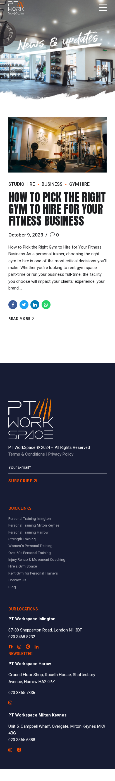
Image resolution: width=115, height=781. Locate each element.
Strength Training (22, 539)
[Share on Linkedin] (34, 304)
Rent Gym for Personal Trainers (33, 573)
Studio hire (21, 184)
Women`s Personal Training (30, 546)
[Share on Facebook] (12, 304)
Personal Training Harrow (28, 532)
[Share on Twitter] (24, 304)
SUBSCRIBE (20, 481)
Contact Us (17, 580)
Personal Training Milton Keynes (33, 525)
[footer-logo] (30, 418)
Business (52, 184)
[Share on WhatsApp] (46, 304)
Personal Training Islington (29, 518)
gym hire (79, 184)
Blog (12, 587)
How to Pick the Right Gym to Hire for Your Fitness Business (57, 209)
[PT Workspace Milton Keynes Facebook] (19, 750)
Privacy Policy (60, 454)
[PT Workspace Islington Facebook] (10, 646)
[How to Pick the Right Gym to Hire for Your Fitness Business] (57, 145)
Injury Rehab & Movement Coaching (36, 559)
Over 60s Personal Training (29, 553)
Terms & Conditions (26, 454)
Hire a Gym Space (22, 566)
